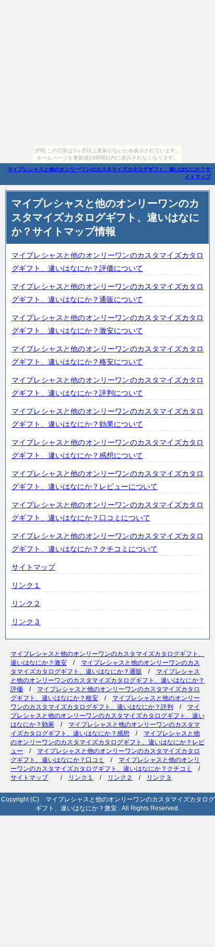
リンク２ (26, 603)
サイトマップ (33, 567)
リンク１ (26, 585)
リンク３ (26, 621)
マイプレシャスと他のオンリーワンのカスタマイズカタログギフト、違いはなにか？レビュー (107, 742)
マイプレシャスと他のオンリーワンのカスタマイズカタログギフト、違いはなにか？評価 (107, 680)
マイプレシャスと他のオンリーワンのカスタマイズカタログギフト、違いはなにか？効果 (107, 715)
